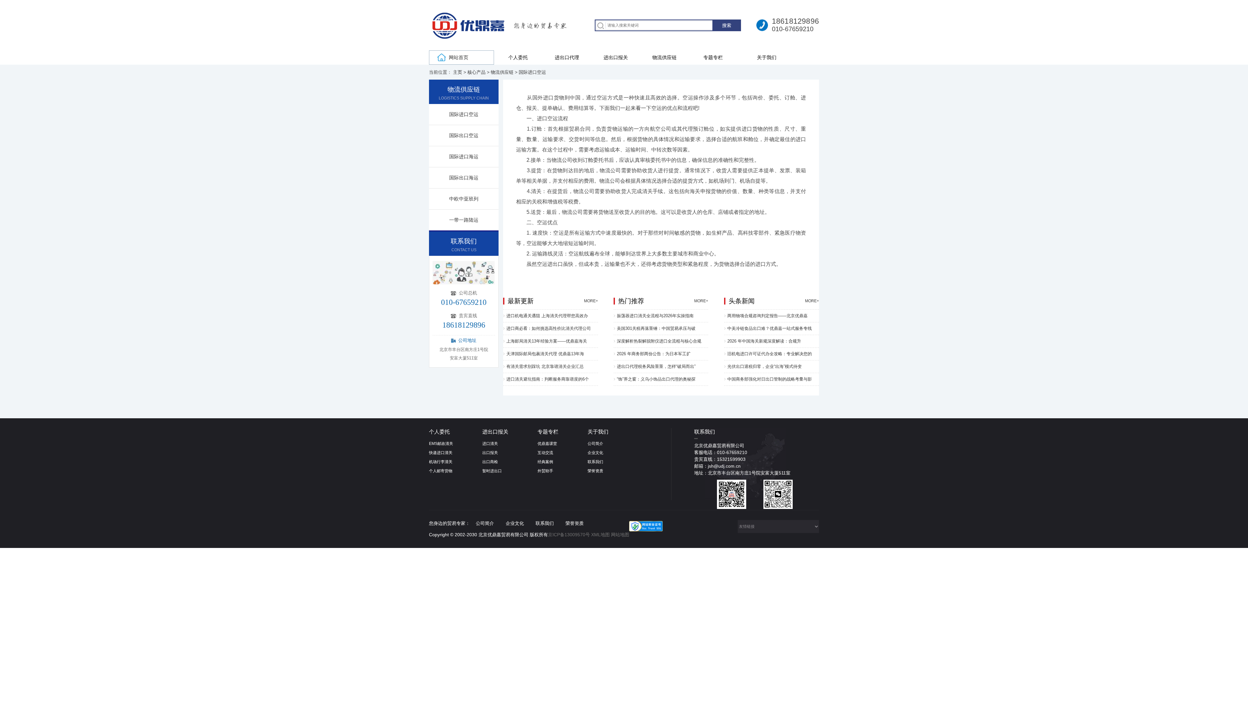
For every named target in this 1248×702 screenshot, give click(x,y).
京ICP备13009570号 (569, 534)
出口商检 (490, 462)
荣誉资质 (595, 471)
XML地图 (600, 534)
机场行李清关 (440, 462)
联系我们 (595, 462)
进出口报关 (616, 57)
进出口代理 (567, 57)
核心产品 (476, 72)
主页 (457, 72)
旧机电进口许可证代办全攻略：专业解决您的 (769, 353)
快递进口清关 (440, 452)
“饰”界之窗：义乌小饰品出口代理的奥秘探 (656, 379)
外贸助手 (545, 471)
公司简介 (595, 443)
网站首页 (458, 57)
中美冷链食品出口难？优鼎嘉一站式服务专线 (769, 328)
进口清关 (490, 443)
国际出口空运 (463, 135)
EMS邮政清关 (441, 443)
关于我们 (766, 57)
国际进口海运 (463, 156)
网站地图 (620, 534)
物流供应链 (664, 57)
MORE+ (591, 301)
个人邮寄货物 (440, 471)
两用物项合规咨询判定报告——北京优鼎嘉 (767, 315)
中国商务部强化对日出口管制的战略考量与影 (769, 379)
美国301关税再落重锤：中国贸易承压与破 (656, 328)
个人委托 (518, 57)
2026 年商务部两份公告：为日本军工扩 (654, 353)
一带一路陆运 (463, 220)
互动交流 (545, 452)
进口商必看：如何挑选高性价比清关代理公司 (548, 328)
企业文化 (595, 452)
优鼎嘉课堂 (547, 443)
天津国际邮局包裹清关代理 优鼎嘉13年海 (545, 353)
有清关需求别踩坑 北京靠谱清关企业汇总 (545, 366)
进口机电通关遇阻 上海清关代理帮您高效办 (547, 315)
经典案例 (545, 462)
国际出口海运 (463, 177)
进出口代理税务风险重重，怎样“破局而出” (656, 366)
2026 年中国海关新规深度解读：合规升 (764, 341)
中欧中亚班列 (463, 199)
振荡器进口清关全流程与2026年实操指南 (655, 315)
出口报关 (490, 452)
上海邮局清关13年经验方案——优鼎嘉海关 (546, 341)
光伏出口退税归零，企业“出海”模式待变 (764, 366)
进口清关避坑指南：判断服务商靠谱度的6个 (547, 379)
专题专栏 (713, 57)
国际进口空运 (532, 72)
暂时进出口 (492, 471)
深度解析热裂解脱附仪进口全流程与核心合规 (659, 341)
